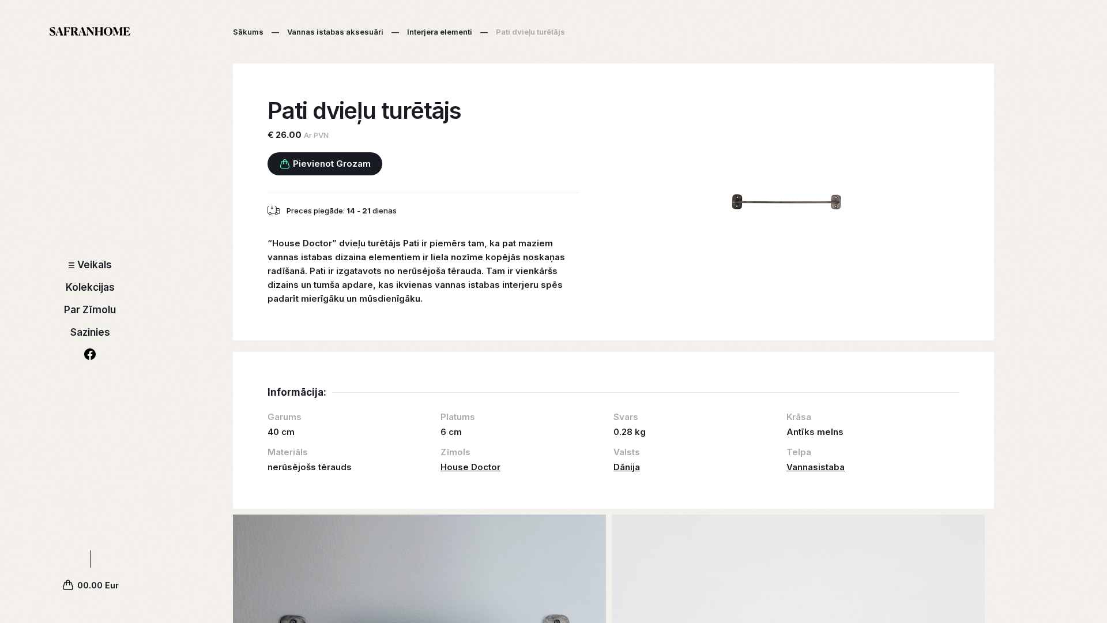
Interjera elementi (439, 31)
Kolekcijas (90, 287)
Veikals (94, 265)
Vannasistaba (815, 466)
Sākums (248, 31)
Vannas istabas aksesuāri (335, 31)
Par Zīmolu (90, 310)
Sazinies (90, 332)
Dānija (626, 466)
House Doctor (470, 466)
